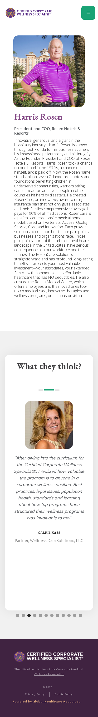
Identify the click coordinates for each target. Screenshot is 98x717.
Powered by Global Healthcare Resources (46, 701)
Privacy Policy (35, 694)
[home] (28, 13)
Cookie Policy (63, 694)
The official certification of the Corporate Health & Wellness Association (49, 672)
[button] (88, 13)
